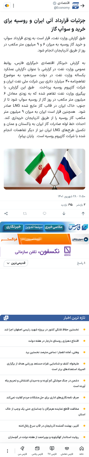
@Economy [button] (62, 8)
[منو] (13, 5)
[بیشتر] (7, 451)
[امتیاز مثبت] (83, 213)
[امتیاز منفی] (63, 213)
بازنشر (80, 205)
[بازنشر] (25, 213)
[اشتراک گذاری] (6, 213)
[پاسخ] (44, 213)
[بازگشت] (82, 5)
